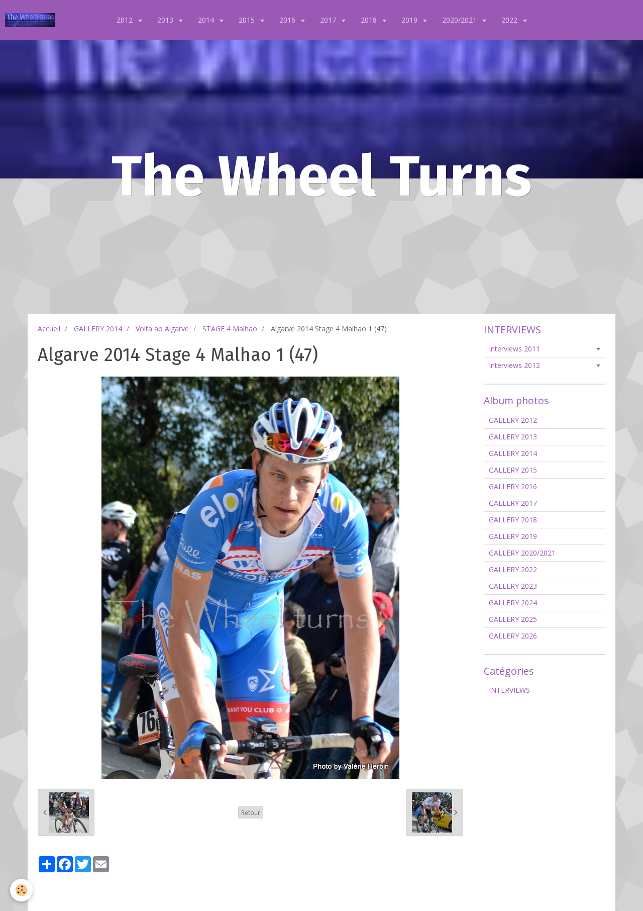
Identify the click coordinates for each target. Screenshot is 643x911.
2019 (410, 20)
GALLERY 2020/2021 (522, 553)
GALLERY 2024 (513, 602)
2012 (126, 20)
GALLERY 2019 (513, 536)
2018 (370, 20)
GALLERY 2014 (98, 328)
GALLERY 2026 (513, 636)
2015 (248, 20)
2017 (329, 20)
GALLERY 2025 (513, 619)
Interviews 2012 (514, 365)
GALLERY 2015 (513, 470)
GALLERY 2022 (513, 569)
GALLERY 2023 (513, 586)
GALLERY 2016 (513, 486)
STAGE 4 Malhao (229, 328)
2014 (207, 20)
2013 (166, 20)
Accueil (49, 328)
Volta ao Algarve (162, 328)
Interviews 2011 (514, 348)
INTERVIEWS (509, 690)
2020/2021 (460, 20)
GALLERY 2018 (513, 519)
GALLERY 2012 (513, 420)
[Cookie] (21, 890)
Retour (250, 812)
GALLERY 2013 (513, 436)
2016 (288, 20)
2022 (510, 20)
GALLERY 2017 (513, 503)
